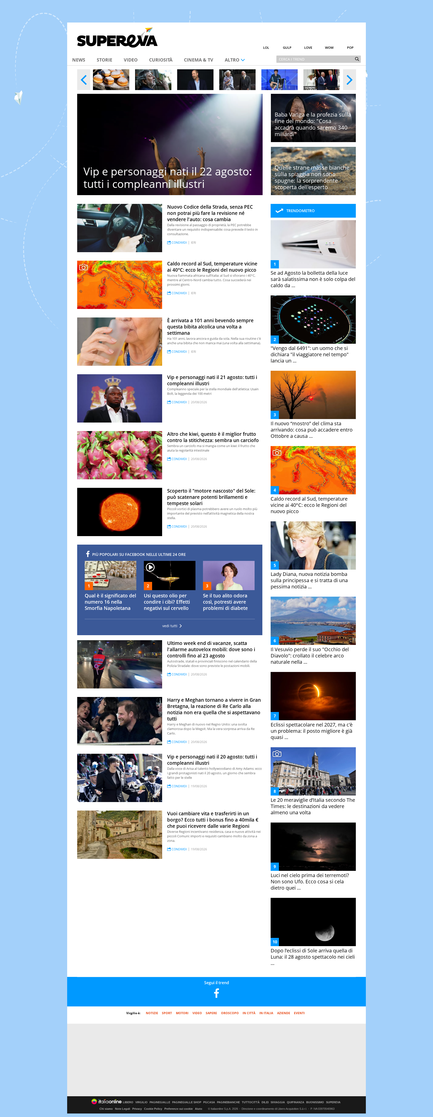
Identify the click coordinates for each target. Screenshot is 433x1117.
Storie (104, 60)
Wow (329, 47)
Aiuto (198, 1108)
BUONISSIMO (315, 1102)
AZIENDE (283, 1013)
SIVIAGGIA (278, 1102)
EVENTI (299, 1013)
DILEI (265, 1102)
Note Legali (122, 1108)
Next (349, 79)
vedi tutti (169, 626)
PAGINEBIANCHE (228, 1102)
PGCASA (209, 1102)
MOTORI (182, 1013)
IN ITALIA (266, 1013)
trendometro (300, 210)
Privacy (137, 1108)
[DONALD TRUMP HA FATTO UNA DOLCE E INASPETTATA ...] (321, 79)
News (78, 60)
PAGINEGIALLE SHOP (186, 1102)
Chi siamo (106, 1108)
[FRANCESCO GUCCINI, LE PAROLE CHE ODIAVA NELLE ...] (153, 79)
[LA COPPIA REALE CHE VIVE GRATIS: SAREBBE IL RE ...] (237, 79)
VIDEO (197, 1013)
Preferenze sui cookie (178, 1108)
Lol (266, 47)
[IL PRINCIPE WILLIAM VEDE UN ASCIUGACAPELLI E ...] (195, 79)
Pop (350, 47)
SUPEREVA (333, 1102)
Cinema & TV (198, 60)
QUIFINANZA (295, 1102)
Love (308, 47)
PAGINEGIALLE (160, 1102)
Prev (83, 79)
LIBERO (128, 1102)
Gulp (287, 47)
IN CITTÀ (249, 1013)
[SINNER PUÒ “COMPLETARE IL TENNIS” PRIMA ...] (279, 79)
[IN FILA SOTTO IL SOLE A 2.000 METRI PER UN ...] (111, 79)
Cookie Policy (153, 1108)
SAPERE (211, 1013)
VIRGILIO (141, 1102)
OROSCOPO (230, 1013)
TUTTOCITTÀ (251, 1102)
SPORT (167, 1013)
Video (131, 60)
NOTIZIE (152, 1013)
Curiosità (160, 60)
